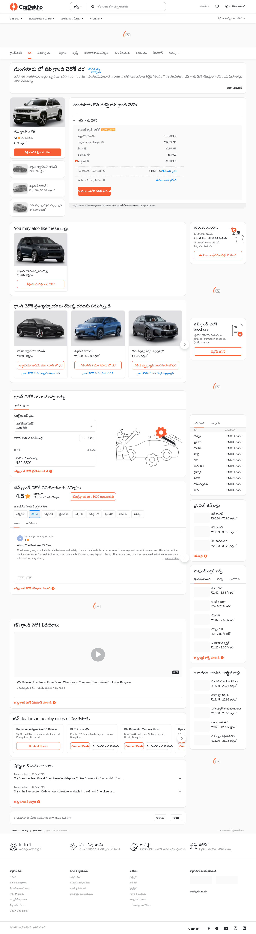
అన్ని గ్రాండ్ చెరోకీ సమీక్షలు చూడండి (32, 588)
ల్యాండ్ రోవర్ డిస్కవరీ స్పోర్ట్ (32, 271)
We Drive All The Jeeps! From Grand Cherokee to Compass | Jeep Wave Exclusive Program (54, 684)
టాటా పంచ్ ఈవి (219, 722)
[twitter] (216, 928)
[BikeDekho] (201, 898)
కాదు (176, 817)
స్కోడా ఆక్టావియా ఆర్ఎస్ (31, 351)
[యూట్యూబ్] (226, 928)
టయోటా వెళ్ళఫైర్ (220, 642)
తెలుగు (203, 6)
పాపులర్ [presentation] (215, 423)
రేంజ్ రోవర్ (216, 587)
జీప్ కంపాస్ (217, 527)
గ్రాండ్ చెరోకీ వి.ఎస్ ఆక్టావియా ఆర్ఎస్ (41, 373)
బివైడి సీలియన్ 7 (84, 351)
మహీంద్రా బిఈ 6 (220, 694)
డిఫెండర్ (215, 615)
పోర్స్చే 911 (217, 629)
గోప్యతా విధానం (17, 894)
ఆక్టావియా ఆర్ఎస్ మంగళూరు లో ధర (40, 365)
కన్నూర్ (197, 436)
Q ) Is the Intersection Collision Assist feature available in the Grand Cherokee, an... (64, 791)
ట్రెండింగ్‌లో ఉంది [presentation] (202, 579)
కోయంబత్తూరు (201, 484)
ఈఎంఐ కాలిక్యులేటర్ (166, 180)
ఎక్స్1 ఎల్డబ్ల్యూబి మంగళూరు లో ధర (155, 365)
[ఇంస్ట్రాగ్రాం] (235, 928)
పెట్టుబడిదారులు (17, 905)
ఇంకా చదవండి (234, 87)
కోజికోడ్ (197, 448)
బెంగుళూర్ (199, 466)
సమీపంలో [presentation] (199, 423)
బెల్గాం (197, 490)
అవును (160, 817)
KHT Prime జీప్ (83, 729)
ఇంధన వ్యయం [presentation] (21, 405)
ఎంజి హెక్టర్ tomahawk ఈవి (226, 708)
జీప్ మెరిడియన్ (219, 541)
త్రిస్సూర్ (197, 472)
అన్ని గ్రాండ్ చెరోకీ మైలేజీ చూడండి (31, 471)
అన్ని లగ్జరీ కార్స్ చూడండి (206, 657)
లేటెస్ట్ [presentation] (220, 579)
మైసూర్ (197, 442)
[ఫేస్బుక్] (209, 928)
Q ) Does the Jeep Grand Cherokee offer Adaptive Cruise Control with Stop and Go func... (68, 778)
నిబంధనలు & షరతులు (20, 888)
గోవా (196, 460)
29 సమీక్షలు (27, 138)
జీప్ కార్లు (198, 555)
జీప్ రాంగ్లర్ (217, 513)
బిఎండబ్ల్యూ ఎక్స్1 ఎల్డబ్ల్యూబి (148, 351)
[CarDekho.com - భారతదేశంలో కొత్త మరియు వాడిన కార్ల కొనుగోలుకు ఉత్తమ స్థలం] (26, 7)
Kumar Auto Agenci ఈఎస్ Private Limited (40, 729)
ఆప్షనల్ (82, 161)
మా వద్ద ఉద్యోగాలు (18, 882)
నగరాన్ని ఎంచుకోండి (232, 18)
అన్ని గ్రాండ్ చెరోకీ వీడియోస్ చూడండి (33, 702)
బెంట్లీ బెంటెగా (218, 601)
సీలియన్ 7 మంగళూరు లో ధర (98, 365)
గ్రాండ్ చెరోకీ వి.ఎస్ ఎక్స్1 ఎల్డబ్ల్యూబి (155, 373)
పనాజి (197, 478)
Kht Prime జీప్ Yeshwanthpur (149, 729)
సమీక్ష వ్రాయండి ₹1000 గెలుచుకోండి (93, 496)
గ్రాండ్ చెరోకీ (16, 52)
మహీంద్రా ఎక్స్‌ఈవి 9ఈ (223, 736)
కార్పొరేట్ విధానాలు (18, 899)
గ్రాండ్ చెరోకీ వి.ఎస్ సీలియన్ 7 (97, 373)
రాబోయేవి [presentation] (235, 579)
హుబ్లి (196, 454)
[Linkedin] (244, 928)
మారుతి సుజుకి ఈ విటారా (224, 681)
